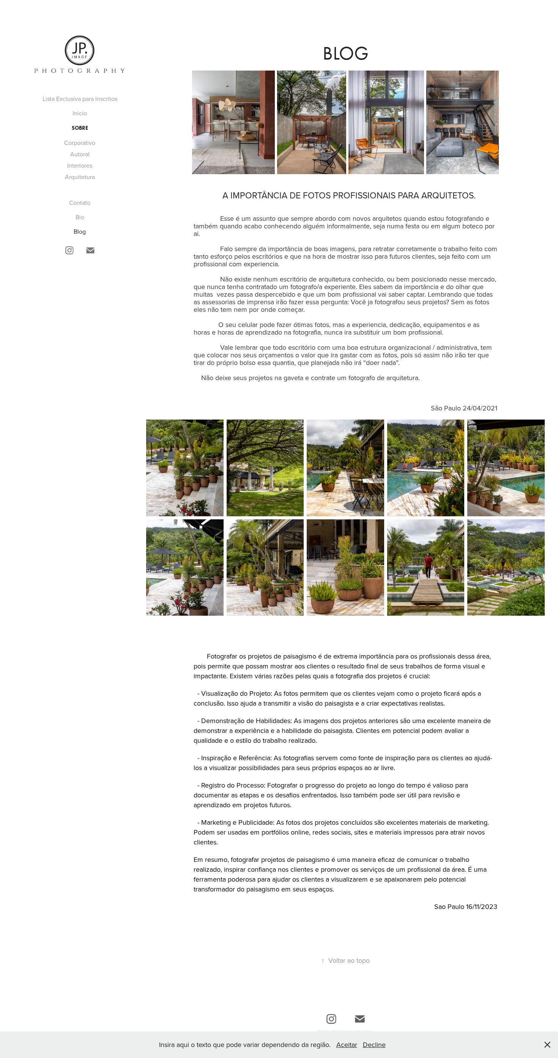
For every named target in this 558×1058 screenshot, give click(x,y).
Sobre (80, 128)
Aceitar (346, 1044)
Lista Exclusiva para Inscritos (80, 98)
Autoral (80, 154)
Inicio (80, 113)
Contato (79, 202)
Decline (374, 1044)
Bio (80, 217)
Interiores (79, 165)
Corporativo (79, 142)
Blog (80, 231)
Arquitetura (80, 177)
